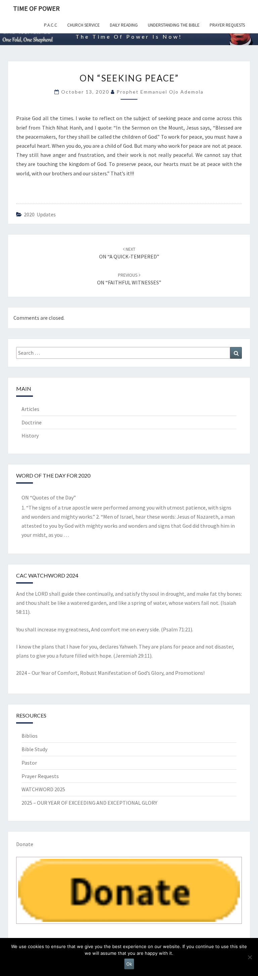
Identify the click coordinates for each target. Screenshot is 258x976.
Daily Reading (124, 25)
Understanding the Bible (174, 25)
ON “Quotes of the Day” (49, 497)
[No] (249, 957)
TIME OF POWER (36, 8)
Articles (30, 409)
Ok (129, 964)
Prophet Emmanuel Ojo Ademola (160, 92)
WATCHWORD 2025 (43, 789)
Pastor (29, 762)
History (30, 435)
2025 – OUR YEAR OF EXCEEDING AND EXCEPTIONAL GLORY (89, 802)
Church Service (83, 25)
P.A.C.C (50, 25)
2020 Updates (40, 214)
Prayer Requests (227, 25)
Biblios (30, 735)
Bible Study (34, 749)
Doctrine (32, 422)
